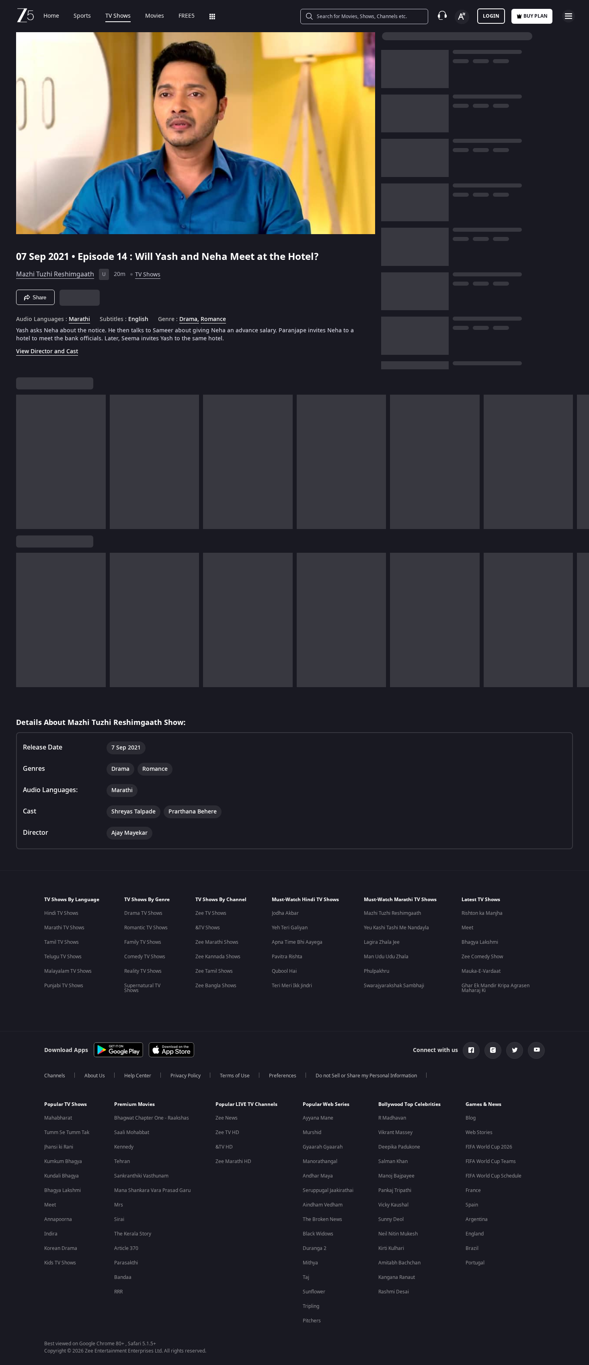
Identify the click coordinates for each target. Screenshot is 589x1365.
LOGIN (491, 16)
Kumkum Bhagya (63, 1161)
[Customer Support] (442, 16)
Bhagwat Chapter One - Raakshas (151, 1118)
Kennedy (123, 1147)
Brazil (472, 1248)
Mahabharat (58, 1118)
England (475, 1233)
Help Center (137, 1075)
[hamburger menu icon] (568, 16)
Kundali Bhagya (61, 1176)
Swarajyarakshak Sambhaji (394, 985)
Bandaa (122, 1277)
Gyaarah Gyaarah (323, 1147)
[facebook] (471, 1050)
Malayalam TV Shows (68, 971)
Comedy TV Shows (144, 956)
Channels (54, 1075)
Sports (82, 16)
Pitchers (312, 1320)
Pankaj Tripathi (394, 1190)
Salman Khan (393, 1161)
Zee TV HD (227, 1132)
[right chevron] (580, 462)
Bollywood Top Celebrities (409, 1104)
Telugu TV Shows (63, 956)
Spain (472, 1205)
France (473, 1190)
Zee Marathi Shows (216, 942)
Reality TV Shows (143, 971)
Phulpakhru (376, 971)
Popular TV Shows (65, 1104)
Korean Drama (60, 1248)
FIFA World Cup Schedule (493, 1176)
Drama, (189, 319)
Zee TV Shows (210, 913)
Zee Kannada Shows (217, 956)
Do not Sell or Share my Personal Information (366, 1075)
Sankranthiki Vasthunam (141, 1176)
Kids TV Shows (60, 1262)
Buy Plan (535, 16)
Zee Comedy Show (482, 956)
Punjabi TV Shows (63, 985)
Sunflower (314, 1291)
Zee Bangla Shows (215, 985)
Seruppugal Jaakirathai (328, 1190)
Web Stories (479, 1132)
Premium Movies (134, 1104)
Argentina (477, 1219)
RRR (118, 1291)
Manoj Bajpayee (396, 1176)
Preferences (282, 1075)
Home (51, 16)
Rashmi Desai (393, 1291)
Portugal (475, 1262)
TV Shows (118, 16)
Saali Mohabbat (131, 1132)
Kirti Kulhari (391, 1248)
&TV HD (224, 1147)
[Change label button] (462, 17)
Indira (50, 1233)
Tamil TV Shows (61, 942)
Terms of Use (235, 1075)
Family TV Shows (142, 942)
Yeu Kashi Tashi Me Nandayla (396, 927)
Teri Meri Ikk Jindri (292, 985)
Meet (467, 927)
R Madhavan (392, 1118)
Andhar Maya (318, 1176)
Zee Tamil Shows (214, 971)
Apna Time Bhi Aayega (297, 942)
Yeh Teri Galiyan (290, 927)
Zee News (226, 1118)
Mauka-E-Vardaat (481, 971)
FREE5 (187, 16)
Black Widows (318, 1233)
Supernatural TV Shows (142, 988)
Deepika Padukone (399, 1147)
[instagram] (492, 1050)
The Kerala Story (132, 1233)
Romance (213, 319)
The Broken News (322, 1219)
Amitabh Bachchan (399, 1262)
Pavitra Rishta (287, 956)
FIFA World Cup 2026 (489, 1147)
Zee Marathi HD (233, 1161)
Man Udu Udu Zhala (386, 956)
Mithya (310, 1262)
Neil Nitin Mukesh (398, 1233)
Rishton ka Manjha (482, 913)
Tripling (311, 1306)
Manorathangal (320, 1161)
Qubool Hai (284, 971)
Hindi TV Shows (61, 913)
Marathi (79, 319)
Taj (306, 1277)
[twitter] (514, 1050)
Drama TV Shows (143, 913)
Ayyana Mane (318, 1118)
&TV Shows (207, 927)
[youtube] (536, 1050)
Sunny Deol (391, 1219)
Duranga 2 (314, 1248)
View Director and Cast (47, 351)
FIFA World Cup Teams (491, 1161)
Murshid (312, 1132)
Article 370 (126, 1248)
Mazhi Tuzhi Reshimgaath (55, 274)
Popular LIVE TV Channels (246, 1104)
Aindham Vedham (323, 1205)
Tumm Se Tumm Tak (66, 1132)
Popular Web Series (326, 1104)
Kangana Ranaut (396, 1277)
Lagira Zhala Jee (382, 942)
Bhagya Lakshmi (480, 942)
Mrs (118, 1205)
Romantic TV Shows (146, 927)
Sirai (119, 1219)
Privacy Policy (185, 1075)
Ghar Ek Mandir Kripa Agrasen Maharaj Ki (495, 988)
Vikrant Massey (395, 1132)
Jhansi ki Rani (58, 1147)
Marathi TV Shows (64, 927)
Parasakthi (126, 1262)
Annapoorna (58, 1219)
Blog (471, 1118)
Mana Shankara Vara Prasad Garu (152, 1190)
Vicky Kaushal (393, 1205)
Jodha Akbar (285, 913)
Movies (154, 16)
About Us (94, 1075)
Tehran (122, 1161)
